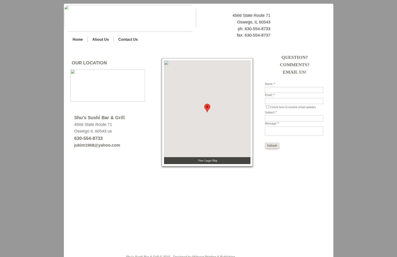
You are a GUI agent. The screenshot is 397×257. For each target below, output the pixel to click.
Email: (270, 95)
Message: (272, 123)
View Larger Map (207, 160)
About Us (100, 39)
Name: (270, 84)
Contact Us (128, 39)
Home (78, 39)
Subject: (271, 112)
